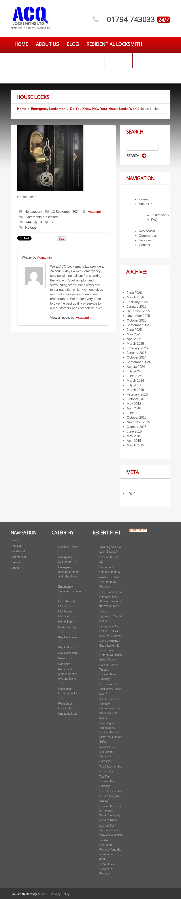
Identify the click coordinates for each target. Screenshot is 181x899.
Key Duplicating (68, 637)
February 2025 (137, 348)
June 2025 (134, 329)
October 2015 (136, 427)
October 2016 (136, 417)
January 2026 (136, 306)
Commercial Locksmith (42, 59)
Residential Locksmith (114, 44)
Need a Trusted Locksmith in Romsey (109, 582)
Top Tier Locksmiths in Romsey (108, 781)
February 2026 (137, 302)
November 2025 (138, 316)
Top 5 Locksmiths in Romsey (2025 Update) (110, 796)
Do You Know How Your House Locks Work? (105, 109)
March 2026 (135, 297)
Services (118, 59)
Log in (131, 493)
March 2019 (135, 390)
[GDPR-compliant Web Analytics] (138, 530)
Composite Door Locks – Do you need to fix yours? (110, 631)
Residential (147, 231)
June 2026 (134, 292)
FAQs (155, 220)
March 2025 (135, 343)
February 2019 (137, 394)
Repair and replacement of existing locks (67, 674)
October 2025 (136, 320)
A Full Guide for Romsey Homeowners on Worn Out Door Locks (109, 708)
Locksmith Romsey (24, 894)
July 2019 (134, 385)
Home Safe (65, 621)
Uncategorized (67, 713)
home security (67, 627)
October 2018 (136, 399)
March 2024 (135, 380)
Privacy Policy (60, 894)
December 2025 (138, 311)
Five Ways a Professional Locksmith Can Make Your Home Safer (110, 732)
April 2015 (134, 440)
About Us (47, 44)
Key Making (66, 647)
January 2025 (136, 353)
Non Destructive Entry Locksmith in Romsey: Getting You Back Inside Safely (110, 650)
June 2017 (134, 413)
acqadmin (95, 211)
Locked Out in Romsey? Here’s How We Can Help (111, 830)
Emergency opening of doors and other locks (68, 572)
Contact (89, 59)
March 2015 (135, 445)
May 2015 (134, 436)
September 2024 (139, 362)
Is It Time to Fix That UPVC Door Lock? (110, 689)
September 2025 (139, 325)
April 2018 (134, 408)
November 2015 (138, 422)
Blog (73, 44)
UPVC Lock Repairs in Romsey (106, 869)
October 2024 (136, 357)
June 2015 (134, 431)
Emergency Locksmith (48, 109)
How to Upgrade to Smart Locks (110, 616)
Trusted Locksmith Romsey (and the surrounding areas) (110, 849)
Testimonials (160, 215)
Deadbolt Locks (68, 547)
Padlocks (64, 664)
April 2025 (134, 339)
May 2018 (134, 403)
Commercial (147, 235)
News (61, 658)
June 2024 (134, 376)
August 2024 (136, 366)
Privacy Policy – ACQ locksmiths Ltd (58, 75)
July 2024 (134, 371)
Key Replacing (67, 653)
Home (21, 44)
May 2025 (134, 334)
